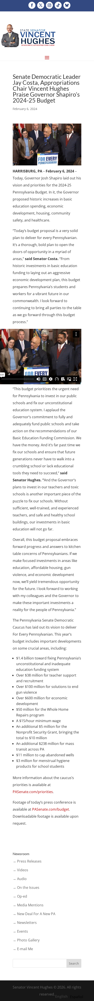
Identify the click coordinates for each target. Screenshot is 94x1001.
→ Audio (20, 878)
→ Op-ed (20, 896)
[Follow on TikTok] (58, 5)
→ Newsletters (25, 922)
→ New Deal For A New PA (34, 913)
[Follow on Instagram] (49, 5)
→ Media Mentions (28, 905)
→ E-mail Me (23, 948)
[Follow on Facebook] (31, 5)
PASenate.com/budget (50, 809)
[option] (76, 997)
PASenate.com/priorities (33, 791)
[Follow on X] (40, 5)
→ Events (20, 931)
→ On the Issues (26, 887)
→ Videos (20, 870)
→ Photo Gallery (26, 940)
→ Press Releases (27, 861)
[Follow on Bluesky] (66, 5)
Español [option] (76, 996)
